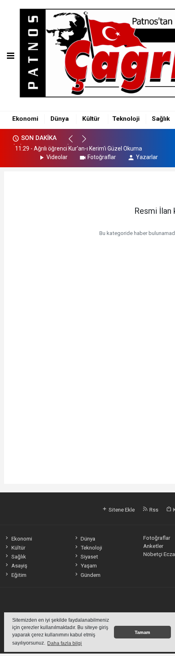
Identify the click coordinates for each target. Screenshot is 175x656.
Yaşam (89, 565)
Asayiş (19, 565)
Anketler (153, 546)
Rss (153, 509)
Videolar (57, 157)
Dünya (59, 118)
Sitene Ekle (121, 509)
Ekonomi (25, 118)
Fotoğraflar (102, 157)
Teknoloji (126, 118)
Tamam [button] (142, 632)
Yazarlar (147, 157)
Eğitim (18, 575)
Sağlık (161, 118)
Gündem (91, 575)
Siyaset (89, 556)
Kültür (91, 118)
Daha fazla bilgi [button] (64, 643)
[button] (74, 142)
